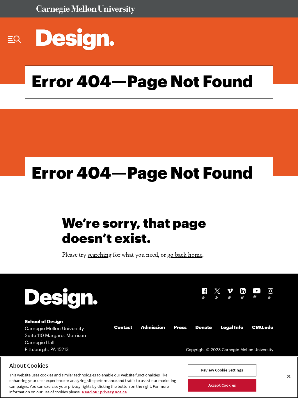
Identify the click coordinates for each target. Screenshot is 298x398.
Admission (153, 327)
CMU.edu (262, 327)
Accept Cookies (222, 385)
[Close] (288, 376)
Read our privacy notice (104, 392)
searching (99, 254)
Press (180, 327)
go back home (184, 254)
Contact (123, 327)
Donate (203, 327)
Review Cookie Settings (222, 370)
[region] (149, 377)
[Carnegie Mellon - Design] (61, 299)
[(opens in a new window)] (204, 294)
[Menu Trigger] (15, 39)
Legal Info (232, 327)
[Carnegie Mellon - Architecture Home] (75, 39)
